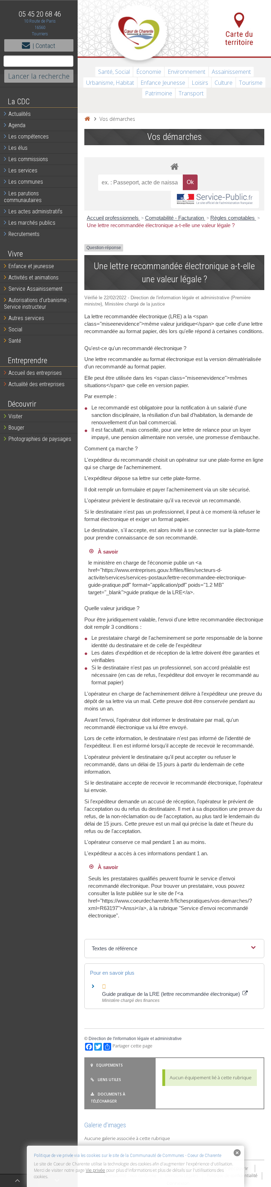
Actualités (19, 114)
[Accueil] (87, 119)
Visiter (15, 416)
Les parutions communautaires (23, 196)
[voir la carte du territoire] (240, 28)
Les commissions (28, 159)
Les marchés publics (31, 222)
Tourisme (251, 83)
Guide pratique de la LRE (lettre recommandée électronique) (171, 994)
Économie (148, 72)
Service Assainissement (35, 288)
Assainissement (231, 72)
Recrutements (24, 234)
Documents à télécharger (108, 1098)
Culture (224, 83)
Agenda (16, 125)
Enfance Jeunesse (162, 83)
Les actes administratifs (35, 211)
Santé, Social (114, 72)
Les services (22, 170)
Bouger (16, 427)
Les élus (18, 147)
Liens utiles (109, 1079)
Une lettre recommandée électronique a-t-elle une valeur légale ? (161, 225)
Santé (14, 340)
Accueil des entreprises (35, 373)
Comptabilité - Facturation (175, 218)
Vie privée (95, 1170)
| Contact (43, 46)
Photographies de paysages (39, 439)
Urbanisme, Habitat (110, 83)
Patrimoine (158, 93)
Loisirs (200, 83)
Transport (191, 93)
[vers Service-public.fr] (215, 199)
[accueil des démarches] (174, 166)
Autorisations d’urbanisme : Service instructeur (36, 303)
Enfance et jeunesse (31, 266)
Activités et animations (33, 277)
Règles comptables (233, 218)
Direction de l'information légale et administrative (135, 1038)
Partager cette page (132, 1046)
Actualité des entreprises (36, 384)
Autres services (26, 318)
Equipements (109, 1065)
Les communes (25, 181)
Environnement (186, 72)
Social (15, 329)
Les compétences (28, 136)
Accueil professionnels (113, 218)
